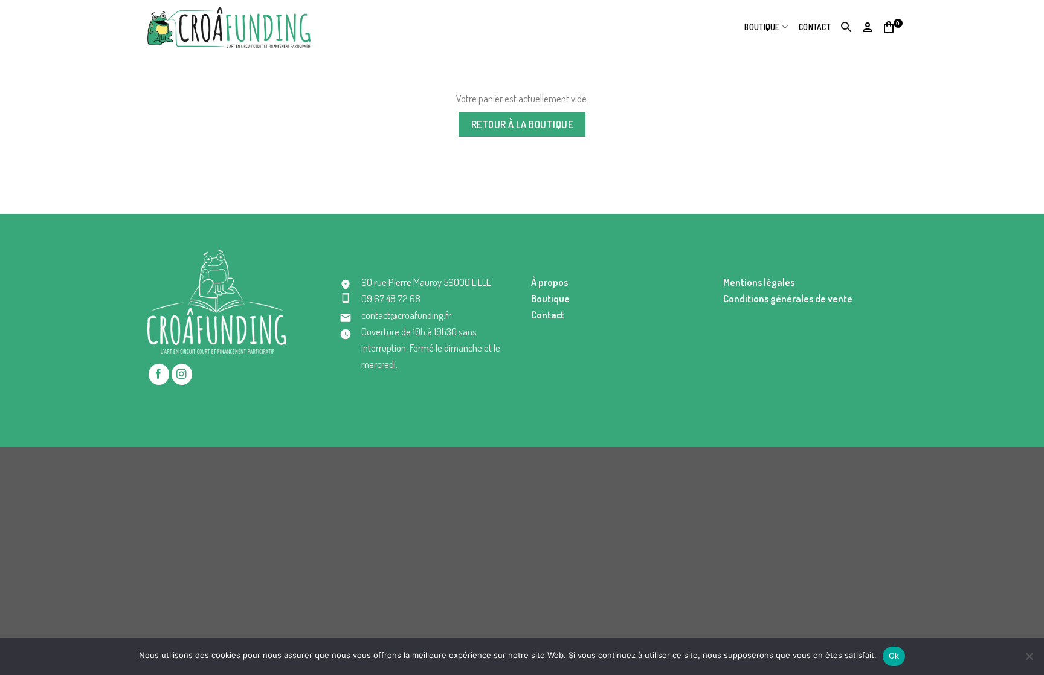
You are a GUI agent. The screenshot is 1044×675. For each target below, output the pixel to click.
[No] (1029, 660)
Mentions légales (758, 282)
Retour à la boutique (522, 124)
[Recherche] (846, 27)
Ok (894, 655)
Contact (815, 27)
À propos (549, 282)
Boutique (761, 27)
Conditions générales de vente (787, 298)
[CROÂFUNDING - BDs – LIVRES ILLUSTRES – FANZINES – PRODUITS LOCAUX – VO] (229, 27)
